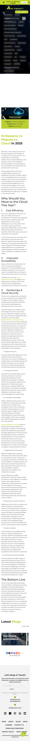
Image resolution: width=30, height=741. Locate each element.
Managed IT (7, 64)
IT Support (22, 57)
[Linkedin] (7, 653)
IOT (16, 57)
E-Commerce (8, 53)
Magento (22, 60)
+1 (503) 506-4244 (15, 699)
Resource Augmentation (11, 81)
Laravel (15, 60)
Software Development (16, 85)
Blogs (18, 721)
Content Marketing (9, 43)
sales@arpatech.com (15, 708)
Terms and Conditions (15, 728)
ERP (16, 53)
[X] (9, 653)
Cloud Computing (9, 36)
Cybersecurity (21, 43)
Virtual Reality (8, 92)
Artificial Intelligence (10, 21)
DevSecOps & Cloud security (13, 320)
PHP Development (9, 74)
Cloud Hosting (21, 36)
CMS (5, 39)
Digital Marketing (9, 50)
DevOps (17, 46)
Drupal (19, 50)
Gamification (8, 57)
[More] (19, 653)
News (25, 721)
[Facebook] (14, 653)
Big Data (20, 25)
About (11, 721)
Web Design (18, 92)
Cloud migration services (10, 424)
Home (4, 721)
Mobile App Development (11, 67)
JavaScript (7, 60)
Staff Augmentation (9, 88)
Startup (20, 88)
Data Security (8, 46)
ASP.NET (21, 21)
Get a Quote (21, 12)
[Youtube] (17, 653)
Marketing (17, 64)
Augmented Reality (9, 25)
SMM (5, 85)
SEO (22, 81)
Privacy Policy (8, 732)
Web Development (9, 95)
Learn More (24, 2)
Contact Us (19, 725)
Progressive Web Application (12, 78)
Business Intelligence (10, 28)
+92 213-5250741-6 (15, 701)
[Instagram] (12, 653)
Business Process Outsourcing (12, 32)
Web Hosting (21, 95)
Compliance (13, 39)
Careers (8, 725)
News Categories (9, 71)
